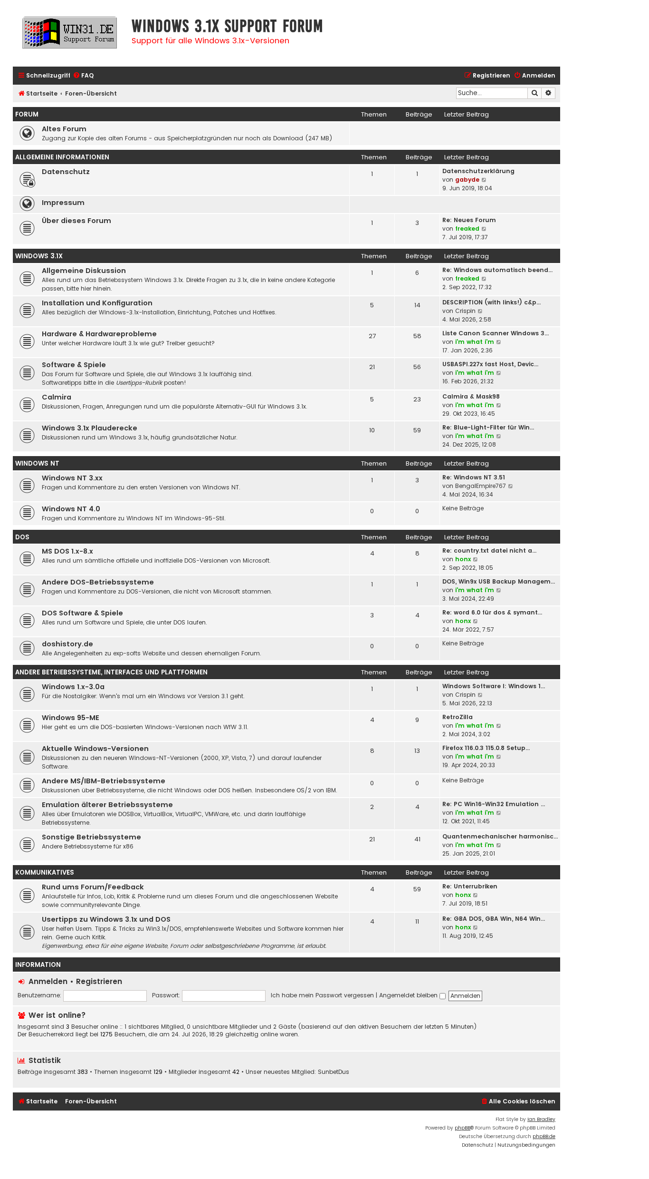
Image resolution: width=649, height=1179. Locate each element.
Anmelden (48, 981)
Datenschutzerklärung (478, 171)
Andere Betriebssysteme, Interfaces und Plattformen (111, 672)
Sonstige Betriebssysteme (91, 837)
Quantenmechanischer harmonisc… (500, 836)
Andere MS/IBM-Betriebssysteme (103, 781)
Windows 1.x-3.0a (73, 687)
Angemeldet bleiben (409, 995)
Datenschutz (66, 171)
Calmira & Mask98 (471, 396)
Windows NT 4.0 (71, 509)
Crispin (465, 311)
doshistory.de (67, 644)
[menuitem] (83, 75)
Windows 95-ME (70, 717)
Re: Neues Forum (469, 220)
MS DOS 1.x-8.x (67, 551)
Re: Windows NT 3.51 (473, 477)
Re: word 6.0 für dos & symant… (492, 612)
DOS (22, 537)
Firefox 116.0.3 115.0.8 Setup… (486, 748)
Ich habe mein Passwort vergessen (322, 995)
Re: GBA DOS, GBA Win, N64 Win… (493, 919)
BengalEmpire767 (480, 486)
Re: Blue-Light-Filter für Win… (488, 427)
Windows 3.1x (39, 256)
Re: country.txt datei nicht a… (489, 550)
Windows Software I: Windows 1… (493, 686)
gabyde (467, 179)
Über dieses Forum (76, 220)
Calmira (56, 397)
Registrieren (99, 981)
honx (463, 559)
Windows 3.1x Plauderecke (89, 428)
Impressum (63, 202)
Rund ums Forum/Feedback (93, 887)
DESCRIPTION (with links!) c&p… (491, 302)
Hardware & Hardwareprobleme (99, 334)
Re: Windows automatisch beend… (497, 270)
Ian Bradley (541, 1119)
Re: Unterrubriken (469, 886)
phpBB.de (544, 1136)
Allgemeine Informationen (62, 157)
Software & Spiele (74, 365)
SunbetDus (333, 1072)
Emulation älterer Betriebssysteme (107, 804)
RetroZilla (457, 717)
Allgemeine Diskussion (84, 270)
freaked (467, 228)
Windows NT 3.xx (72, 478)
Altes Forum (64, 129)
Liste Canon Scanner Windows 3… (495, 333)
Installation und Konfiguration (97, 303)
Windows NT (37, 463)
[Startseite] (69, 37)
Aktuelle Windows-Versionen (95, 748)
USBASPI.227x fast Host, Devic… (490, 364)
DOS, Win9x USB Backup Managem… (498, 581)
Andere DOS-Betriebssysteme (98, 582)
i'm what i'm (474, 342)
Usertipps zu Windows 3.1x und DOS (106, 919)
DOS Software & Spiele (82, 613)
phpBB (462, 1127)
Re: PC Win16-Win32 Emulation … (493, 804)
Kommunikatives (44, 872)
